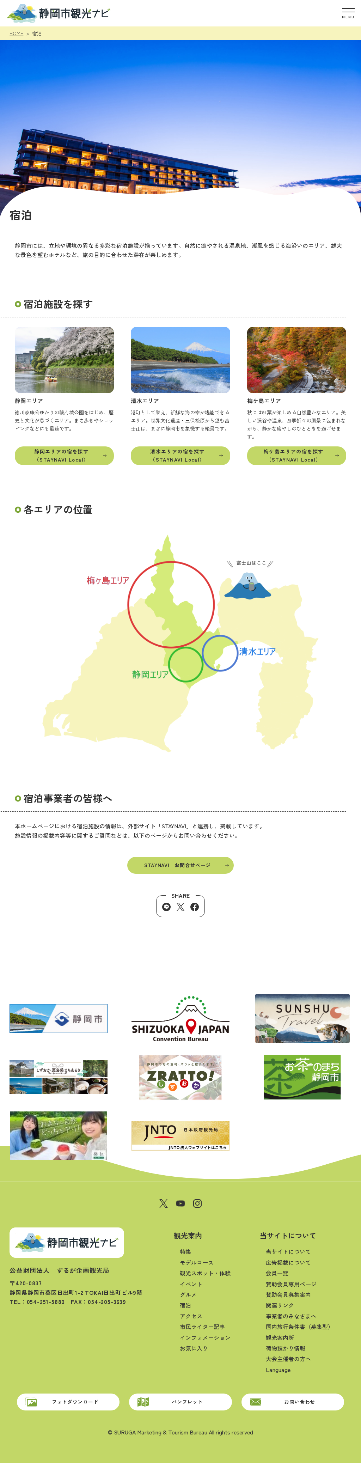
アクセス (191, 1316)
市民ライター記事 (202, 1326)
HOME (16, 33)
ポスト (180, 907)
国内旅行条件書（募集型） (300, 1326)
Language (278, 1369)
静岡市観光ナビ (58, 13)
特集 (185, 1251)
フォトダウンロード (75, 1401)
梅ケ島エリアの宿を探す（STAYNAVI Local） (293, 455)
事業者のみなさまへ (291, 1316)
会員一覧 (277, 1273)
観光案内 (188, 1235)
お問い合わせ (299, 1401)
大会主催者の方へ (288, 1358)
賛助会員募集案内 (288, 1294)
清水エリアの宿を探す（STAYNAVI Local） (177, 455)
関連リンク (280, 1305)
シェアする (194, 907)
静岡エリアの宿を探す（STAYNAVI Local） (61, 455)
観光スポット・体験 (205, 1273)
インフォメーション (205, 1337)
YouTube (180, 1203)
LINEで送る (166, 907)
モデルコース (197, 1262)
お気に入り (194, 1348)
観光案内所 (280, 1337)
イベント (191, 1284)
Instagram (197, 1203)
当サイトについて (288, 1235)
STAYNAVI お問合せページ (177, 864)
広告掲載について (288, 1262)
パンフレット (187, 1401)
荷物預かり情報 (285, 1348)
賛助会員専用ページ (291, 1284)
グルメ (188, 1294)
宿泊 (185, 1305)
